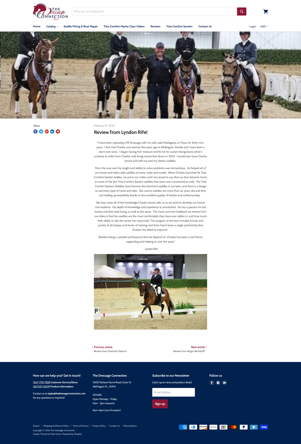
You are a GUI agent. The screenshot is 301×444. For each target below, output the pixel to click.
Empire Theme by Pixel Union (47, 434)
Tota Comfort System (179, 26)
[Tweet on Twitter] (41, 131)
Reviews (155, 26)
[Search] (241, 11)
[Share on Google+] (47, 131)
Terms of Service (81, 425)
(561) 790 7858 (41, 382)
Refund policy (130, 425)
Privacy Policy (99, 425)
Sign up (160, 404)
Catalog (51, 26)
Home (36, 26)
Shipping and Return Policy (56, 425)
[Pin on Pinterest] (58, 131)
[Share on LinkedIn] (52, 131)
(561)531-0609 (41, 386)
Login (252, 26)
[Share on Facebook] (35, 131)
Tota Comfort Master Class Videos (124, 26)
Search (36, 425)
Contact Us (205, 26)
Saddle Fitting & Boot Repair (81, 26)
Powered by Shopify (72, 434)
